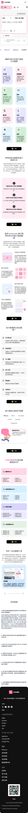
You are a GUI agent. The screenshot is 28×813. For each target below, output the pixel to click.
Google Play (5, 741)
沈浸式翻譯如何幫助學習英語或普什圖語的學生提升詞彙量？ (13, 683)
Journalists (21, 416)
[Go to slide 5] (13, 593)
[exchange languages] (11, 18)
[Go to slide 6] (14, 593)
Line (14, 799)
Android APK (6, 739)
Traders (10, 419)
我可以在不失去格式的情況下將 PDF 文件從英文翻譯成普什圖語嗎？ (14, 645)
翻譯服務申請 (6, 762)
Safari (3, 726)
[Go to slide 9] (18, 593)
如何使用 (4, 756)
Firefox (4, 723)
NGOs (13, 416)
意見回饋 (4, 753)
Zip (3, 728)
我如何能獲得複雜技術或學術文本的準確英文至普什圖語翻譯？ (13, 611)
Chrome (4, 720)
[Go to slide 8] (17, 593)
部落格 (4, 771)
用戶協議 (4, 777)
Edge (3, 718)
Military (6, 416)
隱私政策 (4, 780)
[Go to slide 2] (9, 593)
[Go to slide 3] (10, 593)
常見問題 (4, 759)
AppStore (5, 736)
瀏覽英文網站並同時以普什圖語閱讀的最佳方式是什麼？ (13, 636)
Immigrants (14, 423)
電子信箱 (4, 774)
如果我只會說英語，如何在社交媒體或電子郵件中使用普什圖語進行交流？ (13, 654)
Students (17, 419)
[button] (25, 2)
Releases (4, 750)
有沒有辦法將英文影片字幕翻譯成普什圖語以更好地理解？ (13, 663)
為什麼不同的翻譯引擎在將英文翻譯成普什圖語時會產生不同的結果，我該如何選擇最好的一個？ (13, 673)
